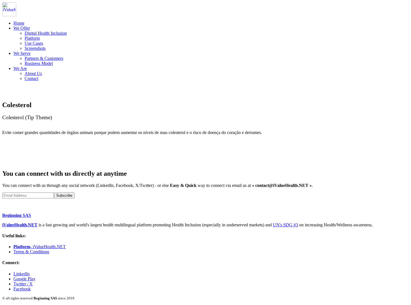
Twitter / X (23, 283)
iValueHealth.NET (19, 224)
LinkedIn (21, 273)
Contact (31, 78)
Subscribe (64, 195)
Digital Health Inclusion (46, 33)
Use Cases (34, 43)
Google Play (24, 278)
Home (18, 23)
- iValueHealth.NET (39, 246)
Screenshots (35, 48)
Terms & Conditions (31, 251)
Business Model (39, 63)
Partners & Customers (44, 58)
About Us (33, 73)
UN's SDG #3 (285, 224)
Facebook (22, 289)
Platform (32, 38)
